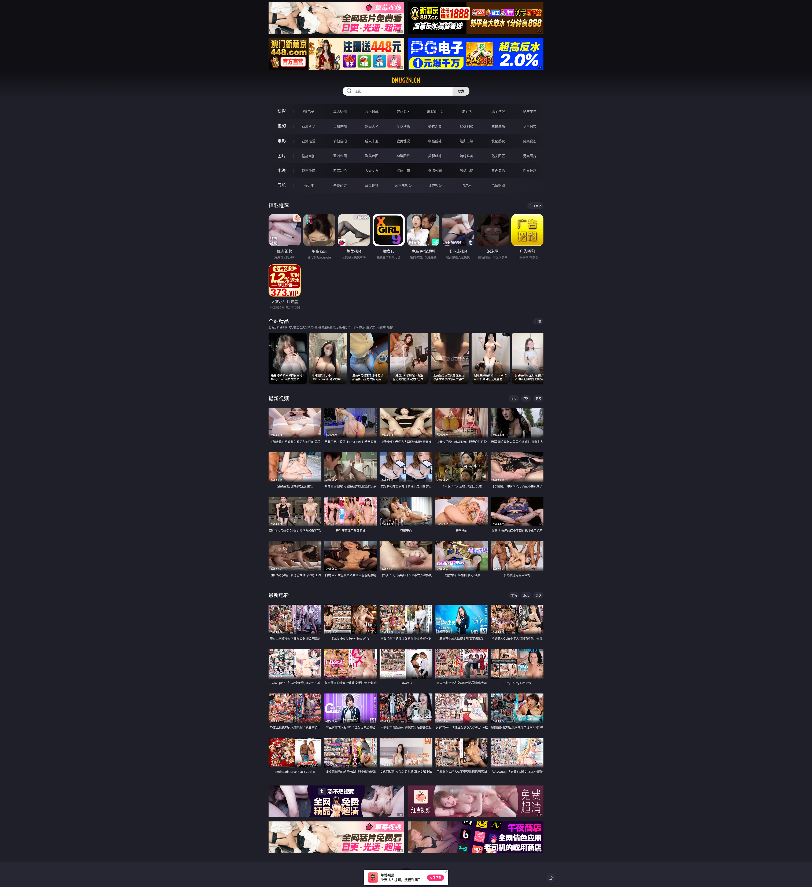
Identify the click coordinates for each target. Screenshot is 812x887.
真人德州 (340, 111)
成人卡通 (372, 141)
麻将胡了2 (435, 111)
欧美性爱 (403, 141)
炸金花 (466, 111)
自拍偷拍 (340, 126)
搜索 (461, 91)
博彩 (281, 111)
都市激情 (308, 170)
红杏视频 (435, 185)
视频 (281, 126)
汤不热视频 (403, 185)
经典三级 (466, 141)
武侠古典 (403, 170)
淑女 (526, 595)
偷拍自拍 (340, 141)
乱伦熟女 (498, 141)
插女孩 (308, 185)
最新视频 (279, 398)
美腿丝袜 (435, 156)
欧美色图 (372, 156)
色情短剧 (498, 185)
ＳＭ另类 (529, 126)
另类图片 (529, 156)
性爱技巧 (529, 170)
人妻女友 (372, 170)
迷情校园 (435, 170)
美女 (514, 399)
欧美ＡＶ (372, 126)
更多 (538, 399)
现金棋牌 (498, 111)
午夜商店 (340, 185)
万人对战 (372, 111)
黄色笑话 (498, 170)
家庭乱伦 (340, 170)
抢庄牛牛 (529, 111)
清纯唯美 (466, 156)
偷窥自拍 (308, 156)
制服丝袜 (435, 141)
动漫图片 (403, 156)
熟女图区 (498, 156)
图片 (281, 156)
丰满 (514, 595)
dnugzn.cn (406, 80)
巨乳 (526, 399)
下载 (538, 321)
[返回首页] (551, 878)
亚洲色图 (340, 156)
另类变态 (529, 141)
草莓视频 (372, 185)
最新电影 (279, 595)
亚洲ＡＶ (308, 126)
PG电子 (308, 111)
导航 (281, 185)
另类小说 (466, 170)
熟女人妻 (435, 126)
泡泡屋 (466, 185)
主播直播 (498, 126)
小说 (281, 170)
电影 (281, 141)
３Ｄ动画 (403, 126)
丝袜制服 (466, 126)
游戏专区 (403, 111)
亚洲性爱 (308, 141)
